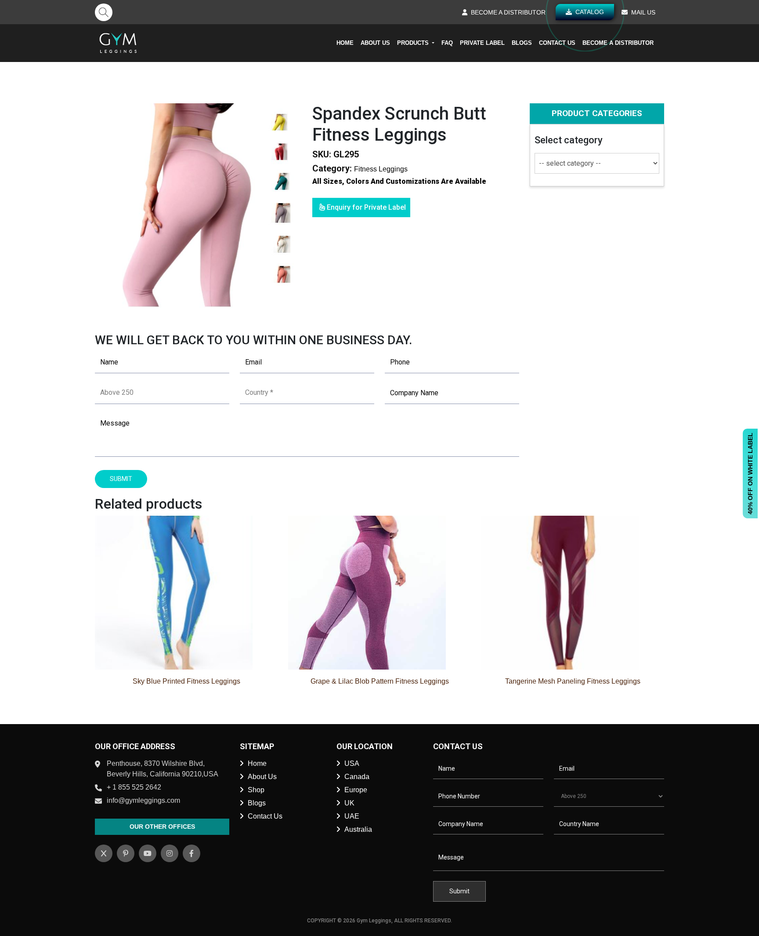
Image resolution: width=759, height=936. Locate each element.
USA (351, 763)
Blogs (522, 43)
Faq (447, 43)
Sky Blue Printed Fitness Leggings (186, 681)
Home (345, 43)
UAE (351, 816)
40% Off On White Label (750, 473)
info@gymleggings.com (143, 800)
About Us (375, 43)
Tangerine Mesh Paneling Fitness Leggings (572, 681)
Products (413, 43)
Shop (256, 790)
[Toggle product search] (103, 12)
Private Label (482, 43)
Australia (358, 829)
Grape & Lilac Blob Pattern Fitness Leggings (380, 681)
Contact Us (557, 43)
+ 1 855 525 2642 (134, 787)
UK (349, 803)
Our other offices (162, 826)
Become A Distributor (618, 43)
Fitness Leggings (381, 169)
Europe (355, 790)
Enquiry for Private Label (365, 207)
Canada (356, 776)
